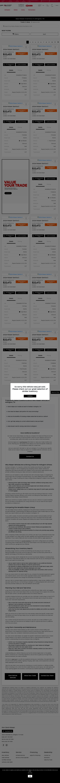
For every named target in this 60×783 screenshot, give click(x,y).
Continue (30, 396)
